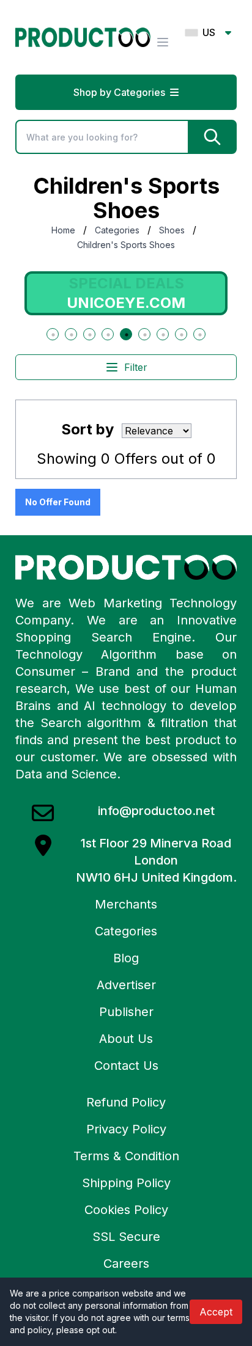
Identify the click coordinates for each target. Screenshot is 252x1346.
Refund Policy (126, 1102)
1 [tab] (53, 335)
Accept (215, 1312)
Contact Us (126, 1065)
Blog (126, 958)
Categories (117, 230)
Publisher (126, 1011)
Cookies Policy (126, 1209)
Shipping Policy (126, 1183)
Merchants (126, 904)
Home (63, 230)
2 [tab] (71, 335)
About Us (126, 1038)
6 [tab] (145, 335)
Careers (126, 1263)
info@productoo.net (156, 810)
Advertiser (126, 985)
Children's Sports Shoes (126, 245)
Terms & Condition (126, 1156)
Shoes (172, 230)
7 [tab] (163, 335)
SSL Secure (126, 1236)
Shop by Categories (119, 92)
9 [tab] (200, 335)
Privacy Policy (126, 1129)
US (208, 32)
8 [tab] (182, 335)
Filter (135, 367)
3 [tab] (90, 335)
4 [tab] (108, 335)
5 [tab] (126, 335)
